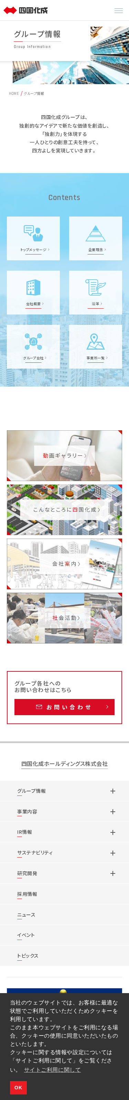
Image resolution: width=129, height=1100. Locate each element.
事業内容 (27, 811)
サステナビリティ (35, 852)
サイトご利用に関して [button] (52, 1070)
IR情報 (24, 831)
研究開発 (27, 873)
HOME (14, 93)
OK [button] (18, 1087)
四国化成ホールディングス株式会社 (64, 764)
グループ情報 (31, 790)
